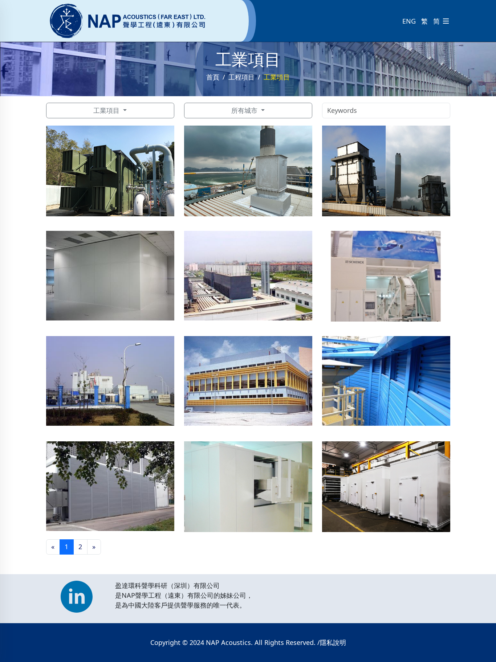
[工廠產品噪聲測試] (248, 489)
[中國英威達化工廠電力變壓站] (110, 381)
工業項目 (107, 110)
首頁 (212, 77)
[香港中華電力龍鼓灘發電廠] (248, 174)
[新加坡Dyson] (110, 275)
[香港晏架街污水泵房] (386, 381)
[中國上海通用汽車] (248, 275)
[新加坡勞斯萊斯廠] (386, 279)
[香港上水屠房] (248, 381)
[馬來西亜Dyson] (386, 489)
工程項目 (241, 77)
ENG (409, 21)
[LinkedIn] (77, 593)
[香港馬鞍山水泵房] (110, 486)
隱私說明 (333, 642)
